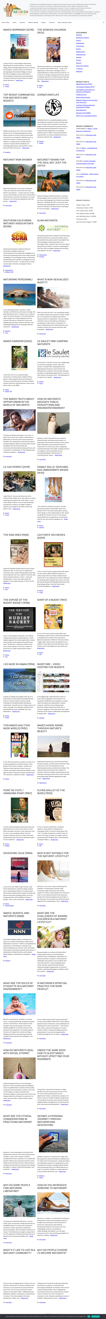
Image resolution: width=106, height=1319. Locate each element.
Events (78, 40)
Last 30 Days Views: (83, 213)
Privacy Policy (6, 22)
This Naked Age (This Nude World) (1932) (16, 727)
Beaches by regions (82, 37)
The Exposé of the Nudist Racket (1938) (16, 601)
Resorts (41, 381)
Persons (41, 141)
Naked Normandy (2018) (18, 29)
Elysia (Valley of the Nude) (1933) (51, 792)
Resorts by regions (82, 66)
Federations (80, 43)
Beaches (79, 35)
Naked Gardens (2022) (17, 341)
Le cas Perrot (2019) (16, 466)
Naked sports (43, 783)
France (7, 86)
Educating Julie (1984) (17, 853)
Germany (41, 527)
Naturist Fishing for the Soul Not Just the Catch (51, 162)
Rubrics (43, 22)
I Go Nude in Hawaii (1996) (19, 664)
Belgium (7, 846)
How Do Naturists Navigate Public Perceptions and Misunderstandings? (51, 403)
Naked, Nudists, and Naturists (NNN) (16, 915)
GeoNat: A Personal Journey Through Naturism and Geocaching (50, 1120)
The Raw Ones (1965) (16, 534)
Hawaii (7, 717)
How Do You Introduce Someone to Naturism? (52, 1187)
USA (40, 87)
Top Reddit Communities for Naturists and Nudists (19, 97)
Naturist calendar (33, 22)
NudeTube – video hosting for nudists (50, 666)
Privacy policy (95, 1316)
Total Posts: (80, 219)
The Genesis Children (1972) (85, 87)
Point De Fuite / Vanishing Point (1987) (17, 792)
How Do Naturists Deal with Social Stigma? (18, 1052)
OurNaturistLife (48, 94)
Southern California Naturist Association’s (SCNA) (18, 223)
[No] (104, 1316)
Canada (41, 143)
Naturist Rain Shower (17, 159)
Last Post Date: (81, 222)
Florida (7, 391)
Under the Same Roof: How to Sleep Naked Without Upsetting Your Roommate (53, 1055)
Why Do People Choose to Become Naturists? (52, 1251)
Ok (89, 1316)
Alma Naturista (47, 220)
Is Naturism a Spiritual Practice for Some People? (52, 986)
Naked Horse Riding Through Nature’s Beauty (50, 728)
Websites (7, 152)
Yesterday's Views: (82, 208)
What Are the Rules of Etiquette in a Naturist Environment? (18, 986)
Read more (19, 80)
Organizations (9, 270)
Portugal (41, 256)
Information (8, 205)
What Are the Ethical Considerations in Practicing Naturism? (17, 1119)
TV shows (79, 68)
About (14, 22)
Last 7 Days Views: (82, 211)
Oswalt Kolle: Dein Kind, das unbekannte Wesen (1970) (52, 469)
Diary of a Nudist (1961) (52, 599)
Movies (7, 84)
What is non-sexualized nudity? (86, 116)
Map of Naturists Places (65, 22)
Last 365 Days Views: (83, 216)
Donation (22, 22)
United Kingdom (9, 905)
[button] (103, 22)
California (7, 272)
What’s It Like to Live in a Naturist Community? (19, 1251)
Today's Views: (81, 205)
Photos (78, 60)
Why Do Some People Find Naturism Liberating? (16, 1188)
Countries (52, 22)
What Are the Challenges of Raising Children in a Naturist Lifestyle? (52, 918)
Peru (6, 333)
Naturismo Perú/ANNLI (17, 279)
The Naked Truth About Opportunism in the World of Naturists (18, 401)
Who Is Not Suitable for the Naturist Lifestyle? (53, 855)
